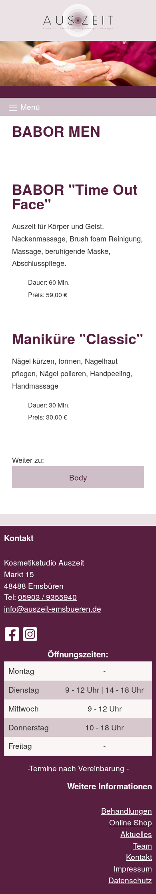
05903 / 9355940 (47, 596)
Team (142, 845)
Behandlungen (126, 810)
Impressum (133, 868)
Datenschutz (130, 879)
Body (78, 477)
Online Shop (130, 822)
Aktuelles (136, 833)
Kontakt (139, 856)
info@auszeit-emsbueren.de (52, 608)
